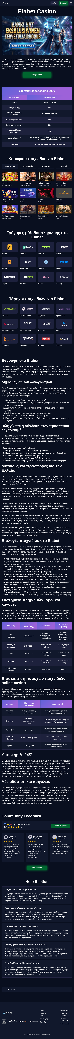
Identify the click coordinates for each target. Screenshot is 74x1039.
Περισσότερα (37, 867)
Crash (44, 166)
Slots (62, 166)
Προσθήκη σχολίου (60, 826)
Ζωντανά (26, 166)
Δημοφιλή (8, 166)
